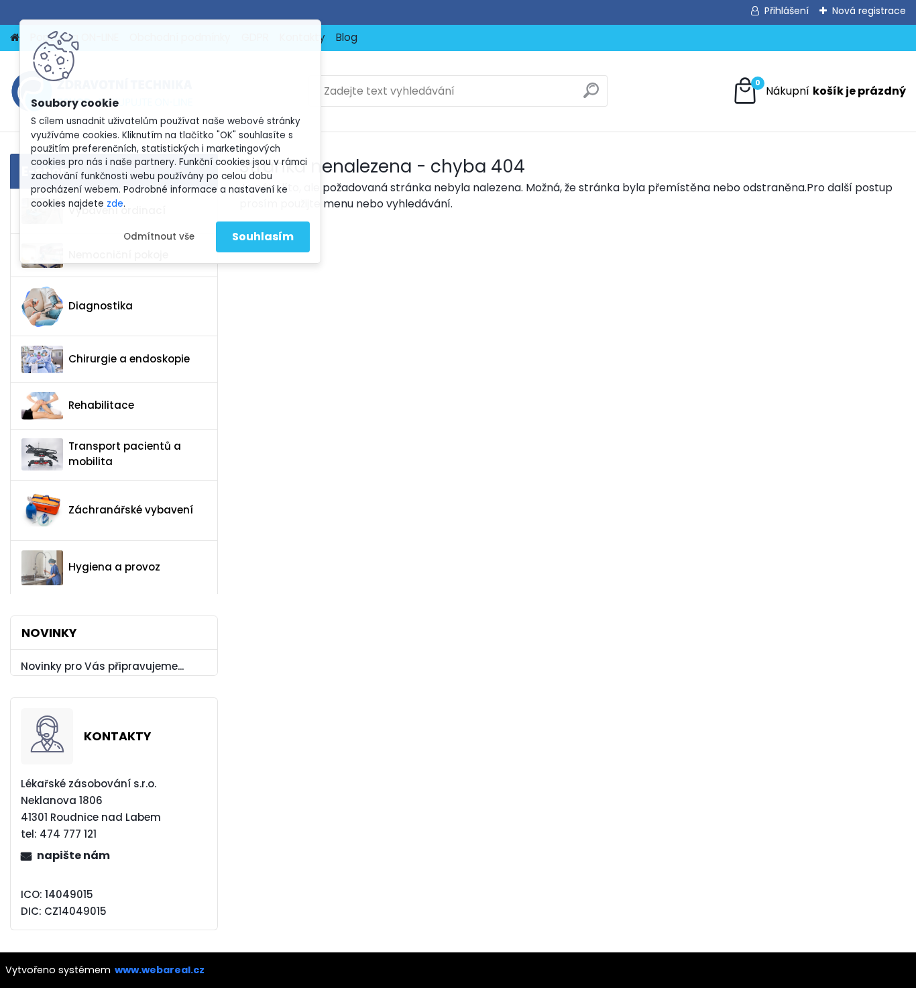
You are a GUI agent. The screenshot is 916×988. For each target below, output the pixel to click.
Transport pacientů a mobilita (124, 453)
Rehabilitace (101, 405)
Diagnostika (100, 306)
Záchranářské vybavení (130, 510)
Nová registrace (869, 10)
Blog (346, 37)
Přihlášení (786, 10)
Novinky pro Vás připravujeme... (102, 666)
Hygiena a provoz (114, 567)
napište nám (73, 855)
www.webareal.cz (160, 970)
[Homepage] (14, 38)
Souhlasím (263, 236)
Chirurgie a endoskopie (129, 359)
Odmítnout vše (158, 236)
